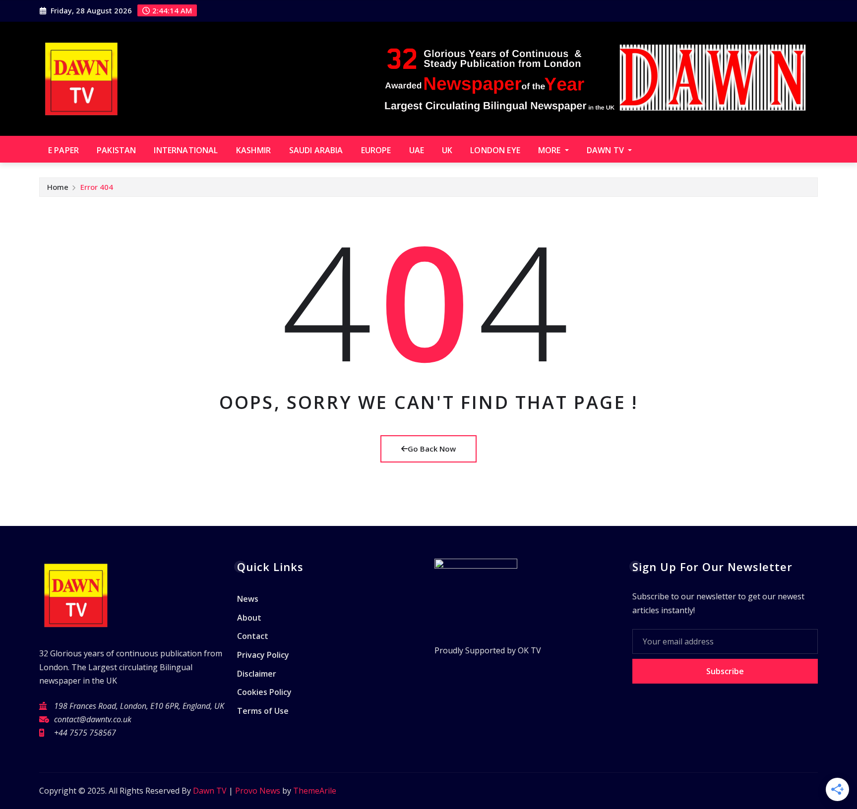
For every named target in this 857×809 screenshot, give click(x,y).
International (186, 150)
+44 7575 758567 (85, 732)
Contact (252, 636)
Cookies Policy (264, 692)
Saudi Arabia (316, 150)
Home (57, 187)
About (249, 617)
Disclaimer (256, 673)
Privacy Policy (263, 654)
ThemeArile (314, 790)
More (550, 150)
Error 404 (96, 187)
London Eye (495, 150)
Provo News (257, 790)
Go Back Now (432, 449)
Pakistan (116, 150)
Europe (376, 150)
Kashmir (253, 150)
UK (447, 150)
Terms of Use (263, 710)
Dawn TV (606, 150)
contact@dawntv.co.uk (92, 719)
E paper (63, 150)
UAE (416, 150)
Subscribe (725, 671)
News (247, 599)
